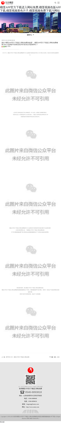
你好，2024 (56, 357)
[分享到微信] (4, 46)
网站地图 (2, 422)
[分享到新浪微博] (2, 46)
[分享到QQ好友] (6, 46)
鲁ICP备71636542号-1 (33, 418)
